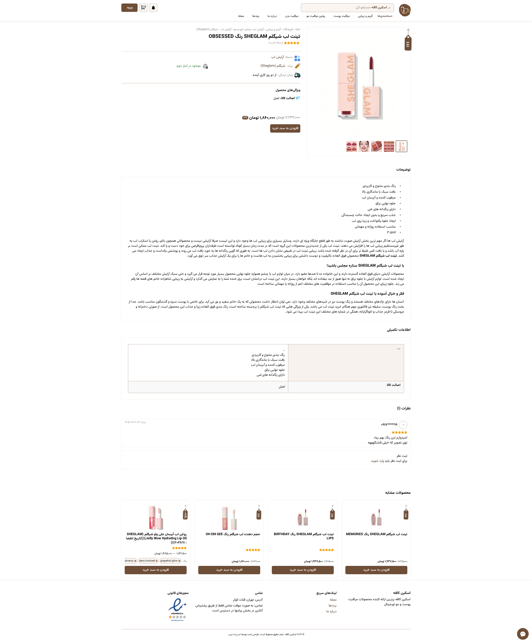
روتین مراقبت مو (316, 16)
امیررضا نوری (235, 634)
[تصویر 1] (401, 146)
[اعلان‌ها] (153, 8)
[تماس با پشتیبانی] (523, 634)
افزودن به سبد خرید (285, 128)
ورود (129, 7)
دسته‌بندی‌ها (385, 16)
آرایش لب (277, 57)
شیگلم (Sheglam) (273, 66)
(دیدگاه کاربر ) (276, 42)
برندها (255, 16)
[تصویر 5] (351, 146)
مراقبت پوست (342, 16)
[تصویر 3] (376, 146)
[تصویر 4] (364, 146)
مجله (241, 16)
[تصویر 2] (389, 146)
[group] (358, 85)
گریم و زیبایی (365, 16)
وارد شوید (377, 461)
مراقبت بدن (291, 16)
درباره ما (272, 16)
